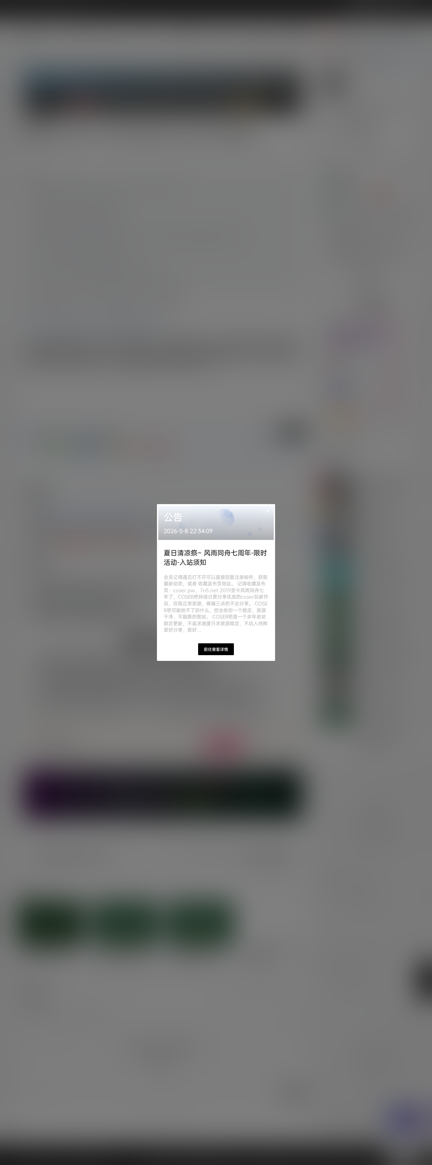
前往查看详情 (216, 649)
